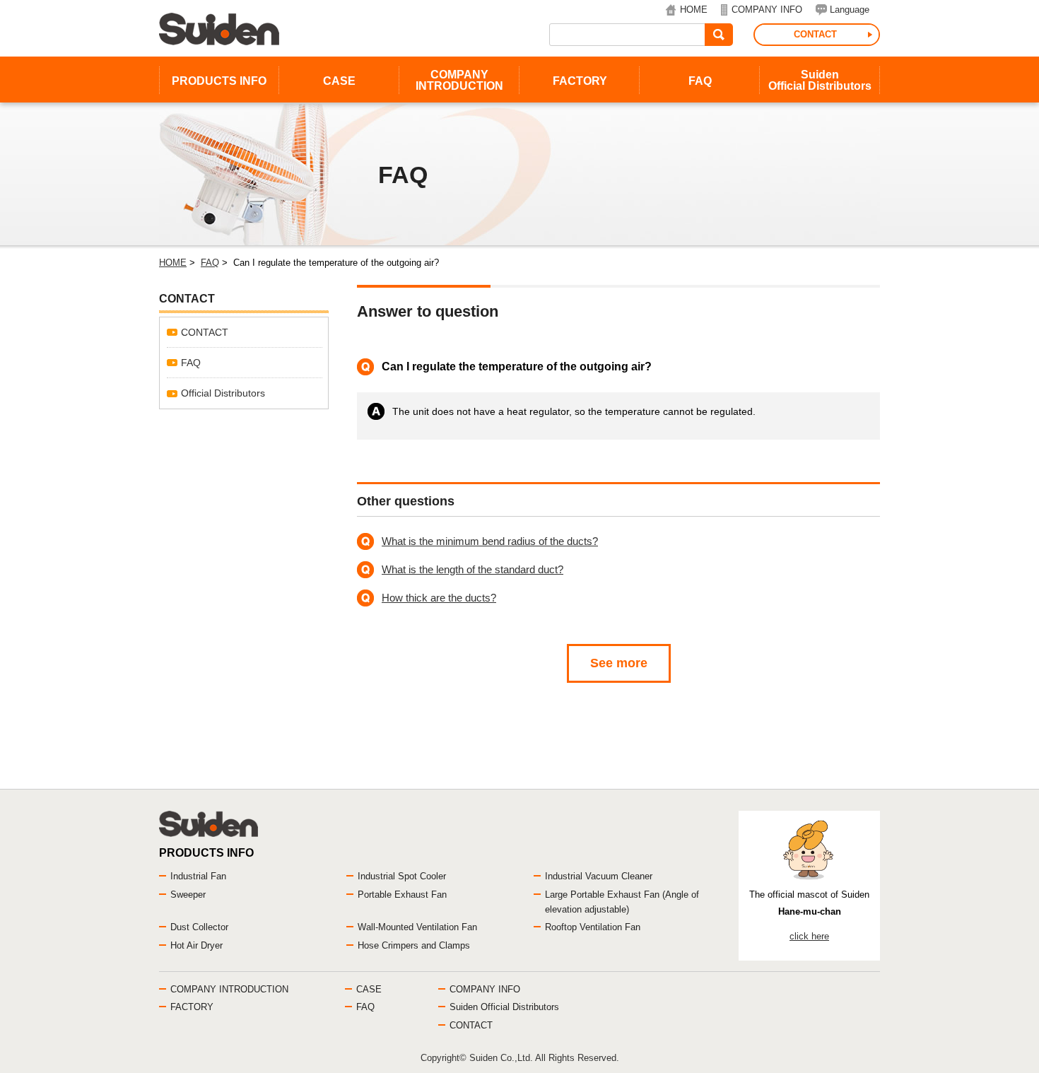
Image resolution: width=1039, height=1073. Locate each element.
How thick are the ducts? (439, 598)
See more (618, 663)
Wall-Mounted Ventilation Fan (417, 927)
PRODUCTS (219, 81)
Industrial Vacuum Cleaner (598, 876)
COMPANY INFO (767, 9)
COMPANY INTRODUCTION (229, 989)
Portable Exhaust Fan (402, 894)
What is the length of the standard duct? (472, 569)
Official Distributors (223, 393)
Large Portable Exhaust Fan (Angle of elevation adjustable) (622, 902)
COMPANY (459, 80)
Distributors (819, 80)
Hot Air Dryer (196, 945)
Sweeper (188, 894)
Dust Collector (199, 927)
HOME (694, 9)
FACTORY (580, 81)
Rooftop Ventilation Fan (592, 927)
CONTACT (815, 34)
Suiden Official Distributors (504, 1007)
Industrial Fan (198, 876)
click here (809, 936)
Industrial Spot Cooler (402, 876)
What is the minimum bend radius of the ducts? (490, 541)
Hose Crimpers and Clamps (414, 945)
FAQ (700, 81)
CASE (339, 81)
